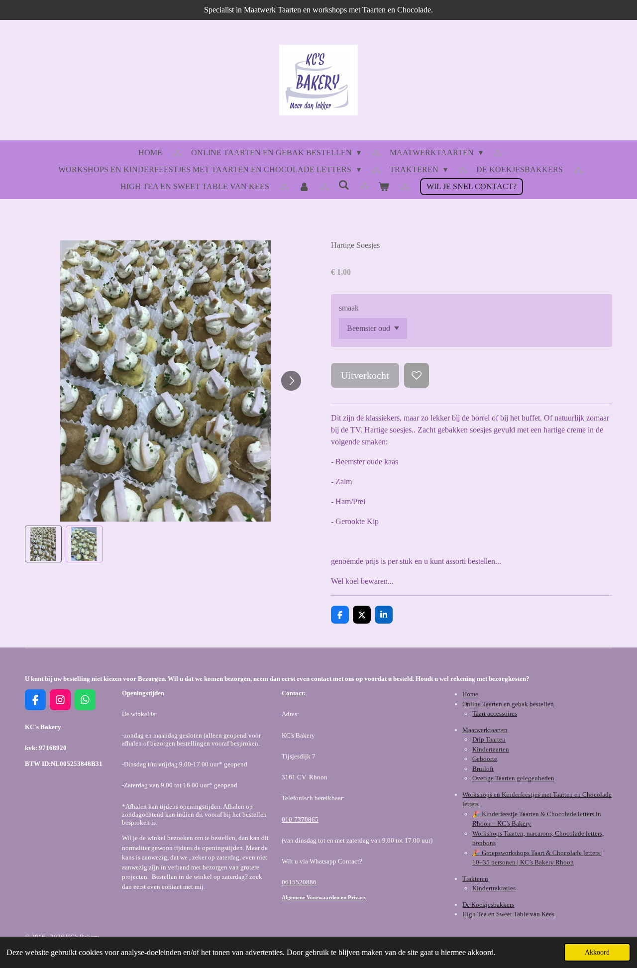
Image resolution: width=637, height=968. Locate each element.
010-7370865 (300, 819)
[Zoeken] (344, 185)
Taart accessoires (494, 713)
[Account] (304, 186)
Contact (293, 693)
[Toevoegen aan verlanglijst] (416, 375)
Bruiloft (483, 768)
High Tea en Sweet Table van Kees (508, 914)
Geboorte (484, 758)
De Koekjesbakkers (488, 904)
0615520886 (299, 882)
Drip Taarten (489, 739)
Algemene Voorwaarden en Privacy (324, 897)
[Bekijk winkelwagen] (384, 186)
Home (470, 694)
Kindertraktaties (494, 888)
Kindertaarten (490, 749)
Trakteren (475, 878)
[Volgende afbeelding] (291, 381)
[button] (43, 544)
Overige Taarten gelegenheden (513, 778)
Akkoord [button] (597, 952)
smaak (349, 308)
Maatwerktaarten (485, 730)
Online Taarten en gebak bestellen (508, 704)
